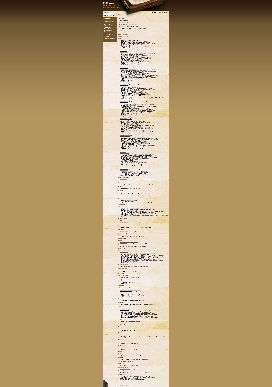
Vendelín (124, 252)
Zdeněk (125, 95)
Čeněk (124, 125)
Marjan (125, 40)
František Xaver (125, 138)
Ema (125, 59)
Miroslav (123, 157)
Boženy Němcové (108, 31)
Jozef (124, 316)
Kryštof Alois (126, 283)
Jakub (123, 41)
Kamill (124, 134)
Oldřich (124, 110)
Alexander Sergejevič (127, 355)
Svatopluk (124, 52)
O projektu (107, 18)
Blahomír (124, 196)
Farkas (124, 151)
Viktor (123, 97)
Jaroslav (126, 73)
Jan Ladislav (125, 173)
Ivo (123, 200)
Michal (123, 243)
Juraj (123, 307)
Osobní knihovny (122, 14)
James (123, 365)
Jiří (123, 56)
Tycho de (124, 47)
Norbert (125, 315)
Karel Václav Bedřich (127, 171)
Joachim (125, 43)
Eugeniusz (126, 44)
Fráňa (124, 222)
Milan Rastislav (126, 317)
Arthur (123, 118)
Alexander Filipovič (127, 143)
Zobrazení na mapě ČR (123, 36)
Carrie (129, 377)
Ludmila (125, 84)
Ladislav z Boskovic (129, 209)
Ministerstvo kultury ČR (113, 385)
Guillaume (126, 330)
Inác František (125, 65)
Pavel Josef (125, 137)
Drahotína (130, 290)
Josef (123, 51)
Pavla (124, 50)
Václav (128, 48)
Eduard (123, 45)
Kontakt (154, 12)
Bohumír (124, 104)
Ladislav (124, 57)
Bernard (125, 46)
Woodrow (124, 379)
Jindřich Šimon (125, 266)
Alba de (125, 343)
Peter (123, 295)
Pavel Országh (127, 304)
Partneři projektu (129, 385)
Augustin (124, 215)
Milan (124, 132)
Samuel (124, 300)
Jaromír (126, 53)
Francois (125, 359)
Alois (124, 55)
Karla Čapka (107, 27)
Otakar (124, 170)
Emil (123, 254)
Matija (123, 112)
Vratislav (124, 54)
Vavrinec (125, 309)
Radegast (125, 122)
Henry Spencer (126, 349)
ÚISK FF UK (122, 385)
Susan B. (126, 376)
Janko (125, 141)
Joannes (123, 282)
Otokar (124, 208)
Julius (123, 172)
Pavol (123, 311)
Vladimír (125, 58)
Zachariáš (126, 291)
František (126, 42)
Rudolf (123, 72)
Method (124, 89)
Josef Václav (124, 64)
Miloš (124, 108)
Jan (124, 102)
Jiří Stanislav (129, 69)
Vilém (124, 68)
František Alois (125, 255)
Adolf (126, 77)
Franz (123, 336)
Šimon (123, 179)
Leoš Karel (124, 174)
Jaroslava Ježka (108, 30)
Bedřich (123, 67)
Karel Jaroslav (126, 119)
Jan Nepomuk (126, 71)
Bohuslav (124, 62)
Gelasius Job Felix (127, 60)
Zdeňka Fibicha (108, 28)
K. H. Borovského (108, 25)
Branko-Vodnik (127, 61)
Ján (123, 294)
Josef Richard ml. (126, 159)
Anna (125, 136)
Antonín (124, 63)
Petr (125, 324)
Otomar (125, 139)
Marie (125, 80)
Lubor (124, 115)
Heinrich (125, 129)
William (125, 369)
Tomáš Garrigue (126, 109)
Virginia (125, 372)
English (165, 12)
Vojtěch (125, 113)
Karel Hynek (125, 107)
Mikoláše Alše (107, 24)
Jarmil (124, 98)
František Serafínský (128, 128)
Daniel (123, 312)
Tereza (129, 93)
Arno (123, 96)
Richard (124, 148)
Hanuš (124, 82)
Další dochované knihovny (108, 35)
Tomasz (126, 135)
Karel (123, 79)
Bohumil (124, 70)
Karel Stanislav (125, 145)
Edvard (124, 81)
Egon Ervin (124, 91)
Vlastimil (124, 101)
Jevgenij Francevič (127, 144)
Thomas (125, 378)
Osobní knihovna (109, 21)
